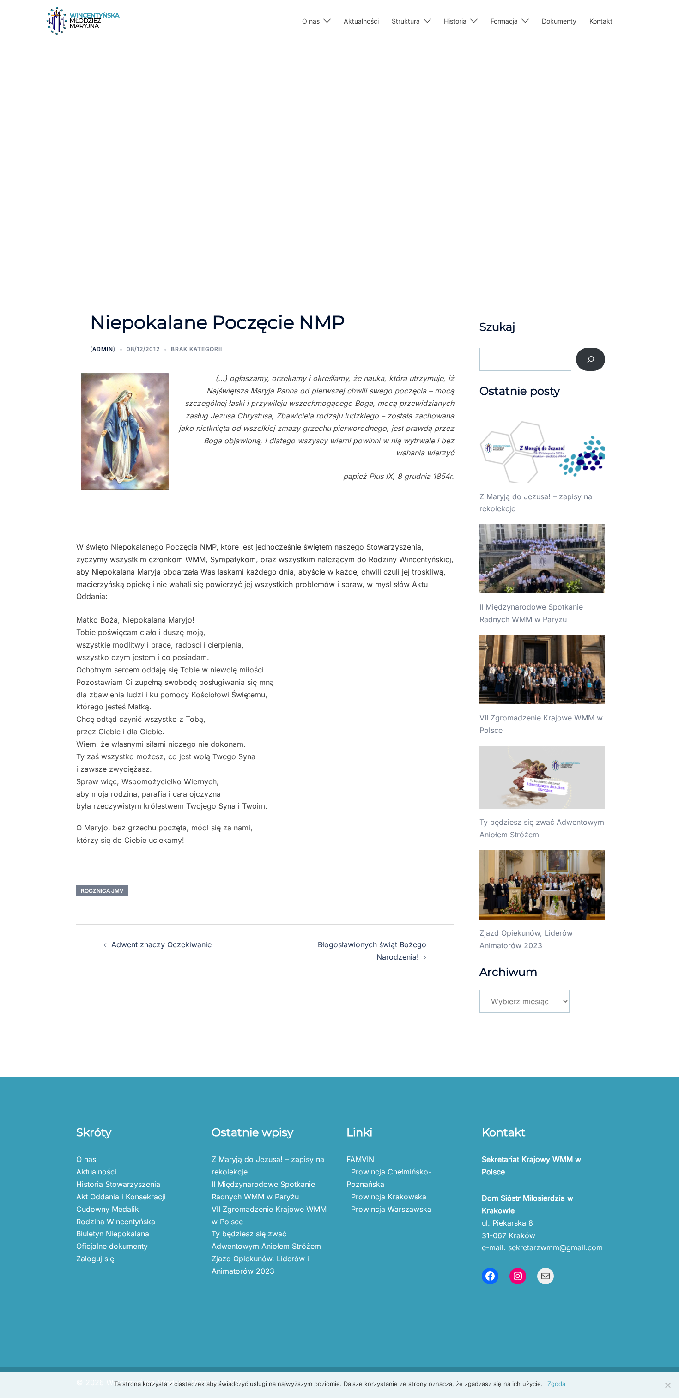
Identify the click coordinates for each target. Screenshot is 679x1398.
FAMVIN (360, 1159)
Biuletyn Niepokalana (112, 1233)
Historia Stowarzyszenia (118, 1184)
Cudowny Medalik (107, 1209)
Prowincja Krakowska (386, 1196)
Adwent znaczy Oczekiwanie (161, 944)
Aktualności (361, 21)
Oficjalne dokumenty (112, 1246)
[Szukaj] (590, 359)
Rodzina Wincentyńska (115, 1221)
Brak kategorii (196, 348)
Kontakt (600, 21)
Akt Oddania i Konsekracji (121, 1196)
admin (102, 348)
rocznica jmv (102, 890)
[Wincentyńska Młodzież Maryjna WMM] (83, 20)
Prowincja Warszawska (388, 1209)
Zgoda (556, 1383)
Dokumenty (559, 21)
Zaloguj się (95, 1258)
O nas (86, 1159)
